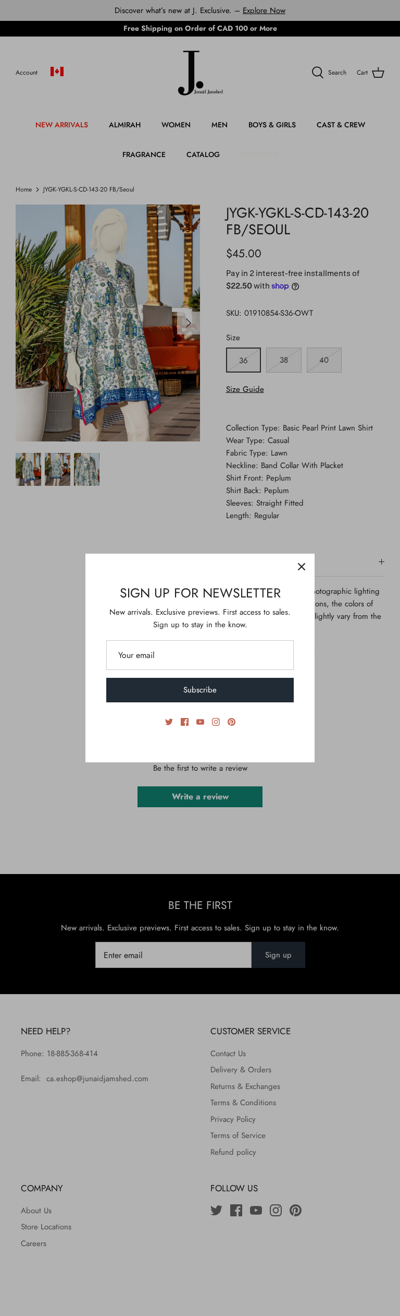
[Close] (301, 566)
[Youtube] (200, 722)
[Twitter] (169, 722)
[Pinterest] (231, 722)
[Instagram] (216, 722)
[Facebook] (185, 722)
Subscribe (200, 690)
